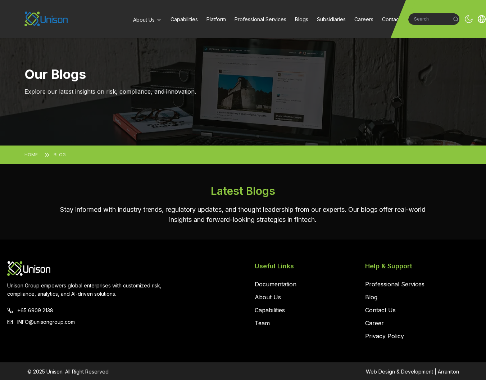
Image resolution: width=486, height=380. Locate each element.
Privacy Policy (384, 336)
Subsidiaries (331, 19)
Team (262, 323)
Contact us (394, 19)
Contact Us (380, 310)
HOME (31, 154)
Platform (216, 19)
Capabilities (184, 19)
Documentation (275, 284)
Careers (363, 19)
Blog (371, 297)
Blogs (301, 19)
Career (374, 323)
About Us (144, 20)
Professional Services (260, 19)
